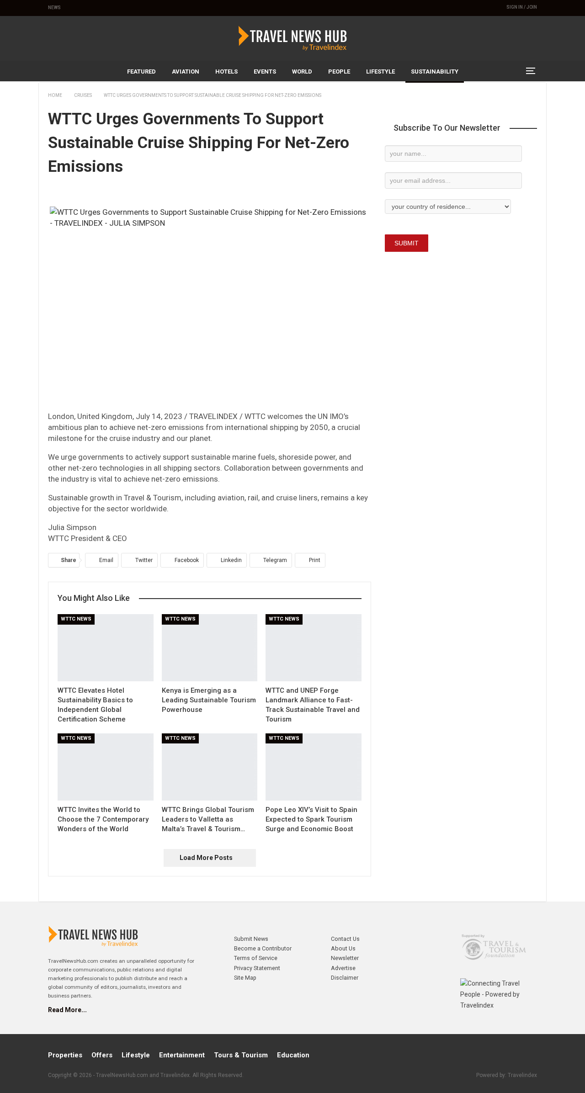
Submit (406, 243)
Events (265, 71)
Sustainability (434, 71)
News (54, 7)
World (302, 71)
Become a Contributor (263, 948)
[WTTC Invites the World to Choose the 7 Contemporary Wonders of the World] (106, 767)
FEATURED (141, 71)
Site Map (245, 977)
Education (293, 1055)
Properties (65, 1055)
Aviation (185, 71)
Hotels (226, 71)
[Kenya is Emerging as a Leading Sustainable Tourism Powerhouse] (210, 647)
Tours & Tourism (241, 1055)
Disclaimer (344, 977)
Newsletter (345, 958)
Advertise (343, 968)
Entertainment (182, 1055)
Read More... (67, 1009)
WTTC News (76, 619)
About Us (343, 948)
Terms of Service (255, 958)
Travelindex (522, 1075)
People (339, 71)
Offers (101, 1055)
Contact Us (345, 938)
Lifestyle (380, 71)
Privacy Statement (257, 968)
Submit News (251, 938)
